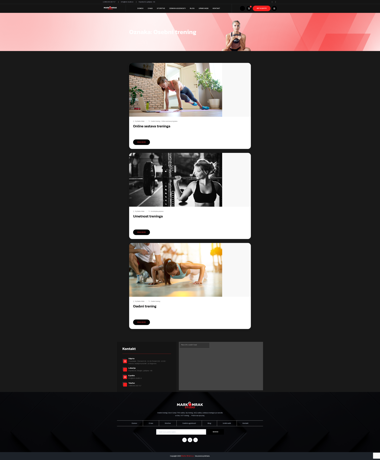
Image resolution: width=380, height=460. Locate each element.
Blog (192, 8)
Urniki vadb (203, 8)
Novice (215, 432)
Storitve (161, 8)
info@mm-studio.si (135, 378)
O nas (150, 8)
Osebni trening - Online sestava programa (164, 121)
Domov (140, 8)
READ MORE (141, 142)
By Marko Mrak (139, 121)
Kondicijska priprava (157, 211)
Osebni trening (155, 301)
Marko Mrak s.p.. (188, 456)
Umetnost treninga (148, 216)
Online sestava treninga (151, 126)
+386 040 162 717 (134, 386)
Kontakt (216, 8)
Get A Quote (262, 8)
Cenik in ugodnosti (177, 8)
